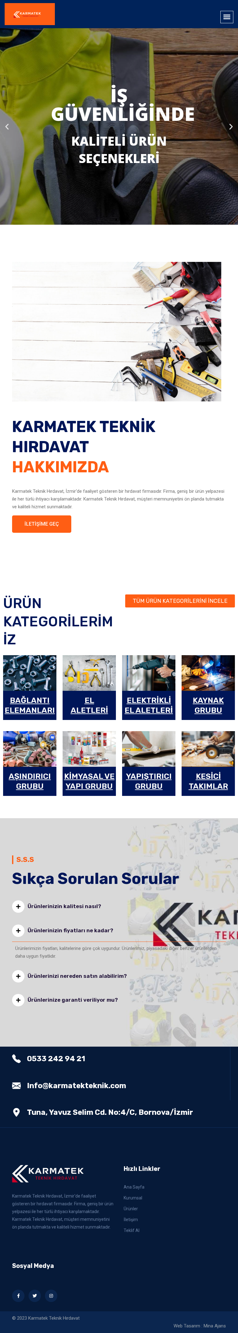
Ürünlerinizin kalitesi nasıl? (64, 906)
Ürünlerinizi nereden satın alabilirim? (77, 976)
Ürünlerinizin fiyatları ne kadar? (70, 930)
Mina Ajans (215, 1326)
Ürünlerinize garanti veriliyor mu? (73, 1000)
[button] (111, 220)
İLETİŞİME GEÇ (41, 524)
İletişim (131, 1219)
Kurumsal (133, 1197)
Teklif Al (131, 1230)
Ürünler (131, 1208)
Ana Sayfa (134, 1187)
